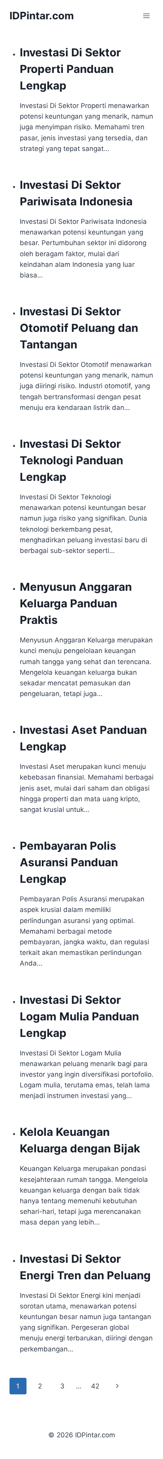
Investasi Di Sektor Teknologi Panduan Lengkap (71, 460)
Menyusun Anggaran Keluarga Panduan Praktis (76, 603)
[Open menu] (146, 15)
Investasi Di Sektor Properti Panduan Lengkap (70, 69)
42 (95, 1386)
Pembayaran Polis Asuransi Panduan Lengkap (69, 862)
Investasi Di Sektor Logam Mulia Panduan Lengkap (79, 1016)
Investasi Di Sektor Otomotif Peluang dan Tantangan (79, 328)
